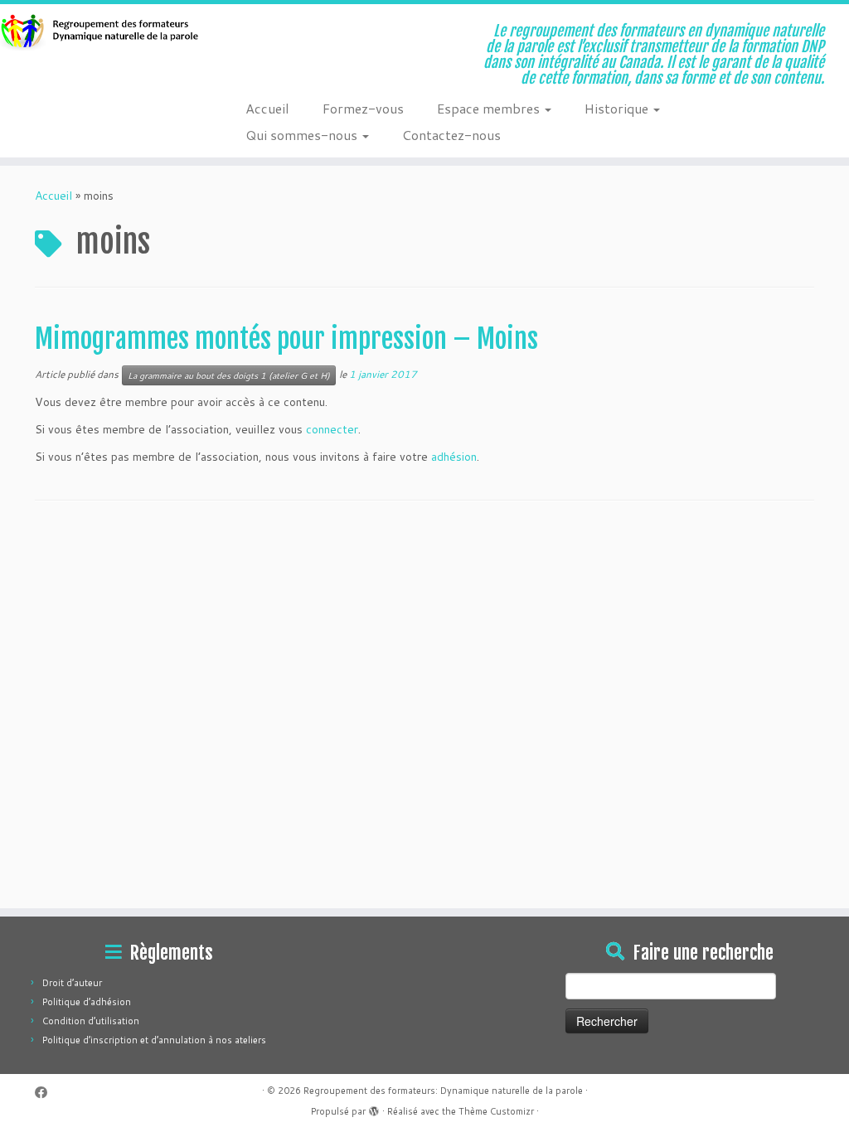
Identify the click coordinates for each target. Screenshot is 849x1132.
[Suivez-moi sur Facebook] (46, 1092)
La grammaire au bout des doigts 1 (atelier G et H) (229, 375)
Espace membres (490, 108)
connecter (332, 429)
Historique (618, 108)
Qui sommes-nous (303, 134)
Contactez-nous (451, 134)
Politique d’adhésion (86, 1002)
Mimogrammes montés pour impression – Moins (286, 339)
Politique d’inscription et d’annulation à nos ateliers (154, 1040)
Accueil (267, 108)
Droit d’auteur (72, 982)
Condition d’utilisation (90, 1021)
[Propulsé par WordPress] (374, 1108)
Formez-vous (363, 108)
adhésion (454, 456)
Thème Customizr (496, 1111)
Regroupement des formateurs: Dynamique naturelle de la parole (443, 1090)
